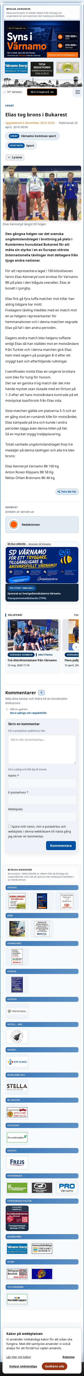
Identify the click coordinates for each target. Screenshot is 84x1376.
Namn (13, 775)
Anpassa (68, 1357)
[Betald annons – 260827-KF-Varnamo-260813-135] (17, 957)
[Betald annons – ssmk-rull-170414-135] (17, 1274)
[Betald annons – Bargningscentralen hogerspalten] (17, 1112)
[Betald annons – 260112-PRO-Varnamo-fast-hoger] (66, 1188)
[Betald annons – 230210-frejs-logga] (17, 1162)
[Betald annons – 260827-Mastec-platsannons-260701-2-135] (42, 929)
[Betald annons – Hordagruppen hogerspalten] (17, 1299)
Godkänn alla (54, 1366)
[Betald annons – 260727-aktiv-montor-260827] (17, 929)
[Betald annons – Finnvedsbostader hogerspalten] (17, 1137)
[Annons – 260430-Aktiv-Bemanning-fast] (67, 67)
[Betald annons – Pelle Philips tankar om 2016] (16, 67)
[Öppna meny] (77, 92)
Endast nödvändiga (23, 1366)
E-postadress (18, 792)
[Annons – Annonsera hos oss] (42, 901)
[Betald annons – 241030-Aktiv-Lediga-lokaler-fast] (17, 901)
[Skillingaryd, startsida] (42, 92)
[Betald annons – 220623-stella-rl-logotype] (17, 1087)
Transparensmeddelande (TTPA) (27, 598)
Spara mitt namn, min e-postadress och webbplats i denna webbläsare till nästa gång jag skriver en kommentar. (39, 831)
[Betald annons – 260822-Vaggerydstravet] (66, 901)
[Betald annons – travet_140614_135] (42, 1188)
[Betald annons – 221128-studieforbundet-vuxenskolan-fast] (17, 1188)
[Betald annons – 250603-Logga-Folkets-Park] (17, 1011)
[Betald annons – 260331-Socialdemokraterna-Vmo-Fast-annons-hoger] (17, 1217)
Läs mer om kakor (18, 1357)
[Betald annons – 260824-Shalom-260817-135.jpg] (17, 985)
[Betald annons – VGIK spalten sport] (42, 1274)
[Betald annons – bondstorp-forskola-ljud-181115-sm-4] (42, 69)
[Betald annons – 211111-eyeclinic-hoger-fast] (17, 1062)
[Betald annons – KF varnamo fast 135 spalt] (42, 1249)
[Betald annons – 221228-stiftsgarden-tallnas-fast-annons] (17, 1036)
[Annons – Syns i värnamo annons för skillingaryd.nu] (42, 39)
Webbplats (15, 809)
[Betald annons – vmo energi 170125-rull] (17, 1249)
